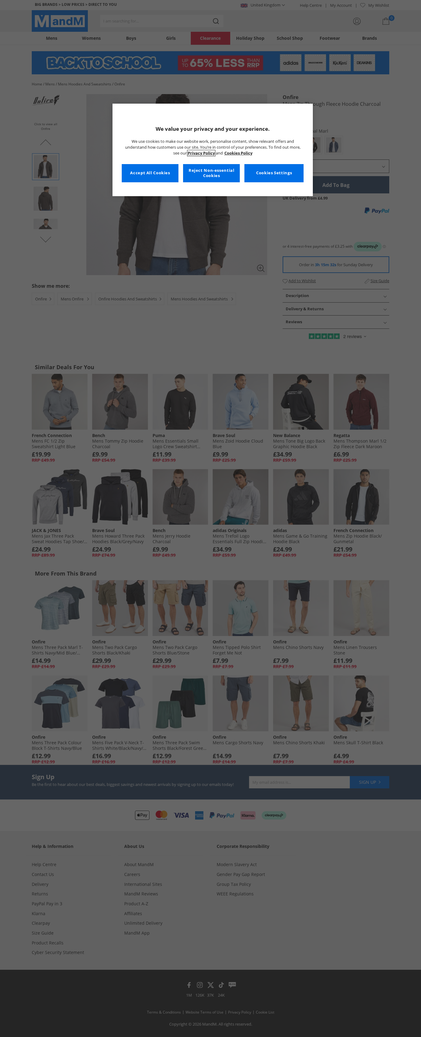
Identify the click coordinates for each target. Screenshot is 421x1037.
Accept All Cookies (150, 173)
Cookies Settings (274, 173)
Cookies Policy (238, 153)
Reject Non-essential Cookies (212, 173)
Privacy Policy (201, 153)
